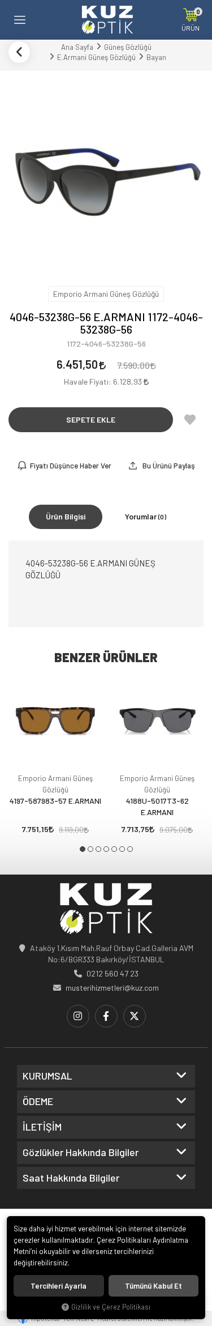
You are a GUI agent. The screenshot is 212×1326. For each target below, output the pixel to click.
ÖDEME (38, 1101)
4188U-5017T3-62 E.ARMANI (157, 806)
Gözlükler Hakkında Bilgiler (81, 1152)
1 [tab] (82, 849)
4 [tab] (106, 849)
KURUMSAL (47, 1076)
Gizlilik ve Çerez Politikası (110, 1306)
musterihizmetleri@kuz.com (112, 987)
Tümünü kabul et (153, 1285)
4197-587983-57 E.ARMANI (55, 800)
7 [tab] (130, 849)
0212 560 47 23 (112, 973)
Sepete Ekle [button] (90, 419)
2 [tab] (90, 849)
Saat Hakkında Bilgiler (71, 1178)
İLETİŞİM (42, 1127)
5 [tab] (114, 849)
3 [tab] (98, 849)
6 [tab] (122, 849)
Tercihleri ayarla (58, 1285)
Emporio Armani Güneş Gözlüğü (55, 784)
